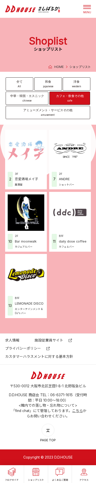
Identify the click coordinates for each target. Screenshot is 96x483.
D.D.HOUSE (32, 9)
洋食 (76, 84)
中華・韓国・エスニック (27, 98)
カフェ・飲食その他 (70, 98)
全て (19, 84)
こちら (77, 411)
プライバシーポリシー (23, 348)
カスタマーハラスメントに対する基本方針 (39, 356)
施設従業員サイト (49, 340)
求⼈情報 (12, 340)
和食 (48, 84)
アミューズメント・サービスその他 (47, 112)
